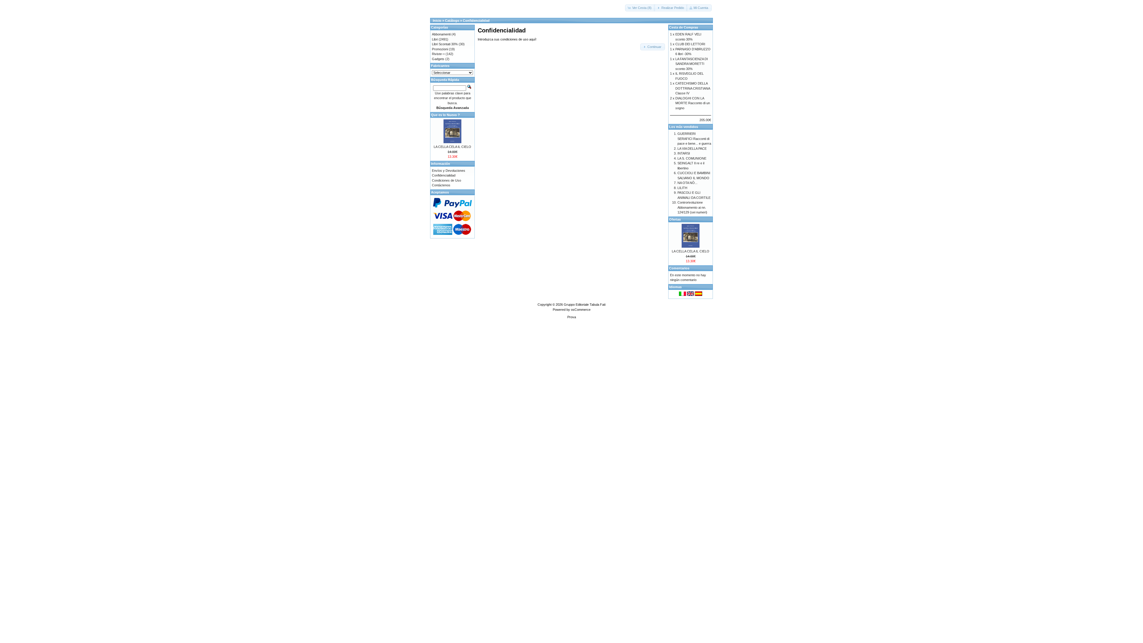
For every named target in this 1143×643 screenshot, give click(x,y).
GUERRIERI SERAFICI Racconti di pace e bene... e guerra (694, 138)
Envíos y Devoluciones (448, 170)
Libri (435, 39)
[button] (640, 7)
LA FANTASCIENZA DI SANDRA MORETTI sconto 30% (691, 64)
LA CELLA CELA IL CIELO (452, 147)
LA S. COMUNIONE (691, 158)
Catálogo (452, 20)
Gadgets (438, 59)
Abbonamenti (441, 34)
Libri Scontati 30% (445, 44)
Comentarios (679, 268)
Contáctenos (441, 185)
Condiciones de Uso (446, 180)
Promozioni (440, 49)
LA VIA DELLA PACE (692, 148)
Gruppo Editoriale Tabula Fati (584, 304)
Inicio (437, 20)
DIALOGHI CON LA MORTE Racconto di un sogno (692, 103)
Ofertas (675, 219)
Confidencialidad (476, 20)
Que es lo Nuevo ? (445, 115)
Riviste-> (438, 54)
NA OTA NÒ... (687, 183)
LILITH (682, 188)
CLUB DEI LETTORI (690, 44)
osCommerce (581, 309)
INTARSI (683, 153)
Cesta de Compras (683, 27)
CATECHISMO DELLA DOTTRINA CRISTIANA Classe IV (692, 88)
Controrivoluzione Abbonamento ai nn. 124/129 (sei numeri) (692, 207)
